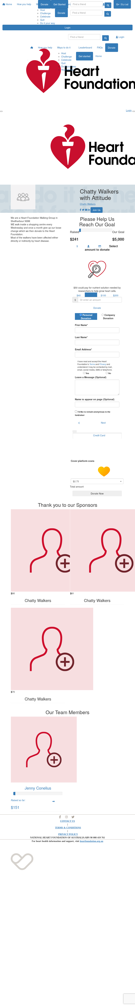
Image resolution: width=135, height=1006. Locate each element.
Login (67, 27)
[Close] (133, 111)
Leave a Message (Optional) (90, 377)
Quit (42, 19)
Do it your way (47, 23)
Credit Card (99, 435)
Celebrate (45, 16)
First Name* (81, 325)
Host (63, 53)
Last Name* (81, 337)
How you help (45, 47)
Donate (61, 12)
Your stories (67, 69)
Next (103, 422)
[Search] (107, 14)
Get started (84, 56)
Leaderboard (85, 47)
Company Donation (109, 316)
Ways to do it (63, 47)
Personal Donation (86, 316)
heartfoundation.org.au (91, 841)
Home (98, 56)
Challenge (45, 13)
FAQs (100, 47)
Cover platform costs (83, 460)
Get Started (60, 4)
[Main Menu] (1, 111)
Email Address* (83, 349)
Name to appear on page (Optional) (94, 399)
